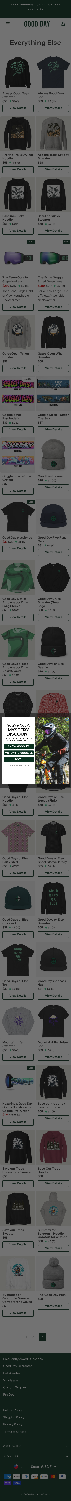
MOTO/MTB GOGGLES (18, 752)
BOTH (18, 759)
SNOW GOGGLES (18, 746)
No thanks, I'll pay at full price (18, 765)
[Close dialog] (66, 719)
